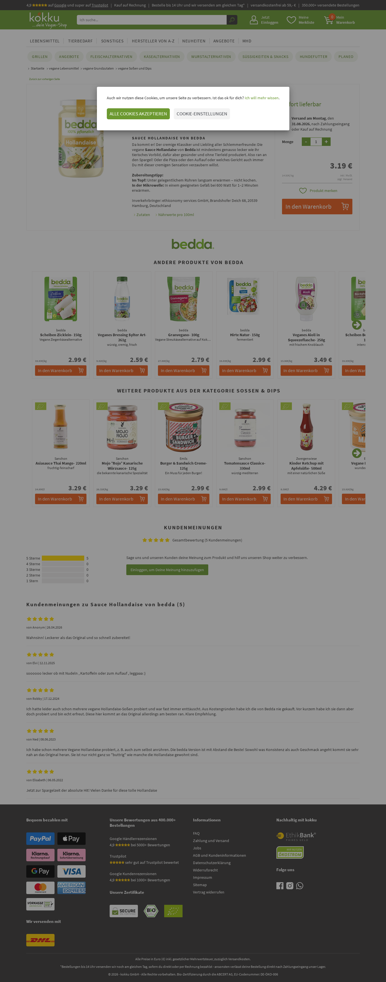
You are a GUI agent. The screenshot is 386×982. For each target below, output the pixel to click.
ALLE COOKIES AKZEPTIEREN (138, 114)
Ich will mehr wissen (261, 97)
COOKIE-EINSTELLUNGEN (202, 114)
